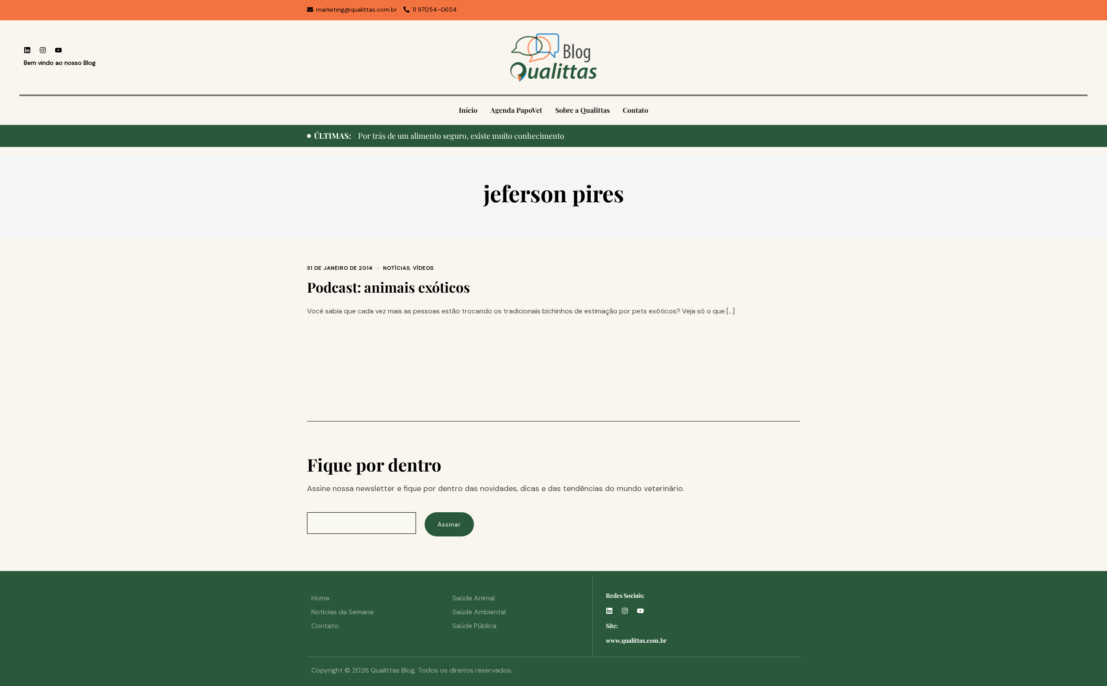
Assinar (449, 524)
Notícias (396, 268)
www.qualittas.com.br (636, 640)
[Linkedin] (27, 50)
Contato (635, 110)
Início (468, 110)
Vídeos (423, 268)
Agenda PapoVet (516, 110)
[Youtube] (58, 50)
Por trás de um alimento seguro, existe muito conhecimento (461, 136)
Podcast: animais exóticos (388, 287)
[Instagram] (42, 50)
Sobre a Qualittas (582, 110)
